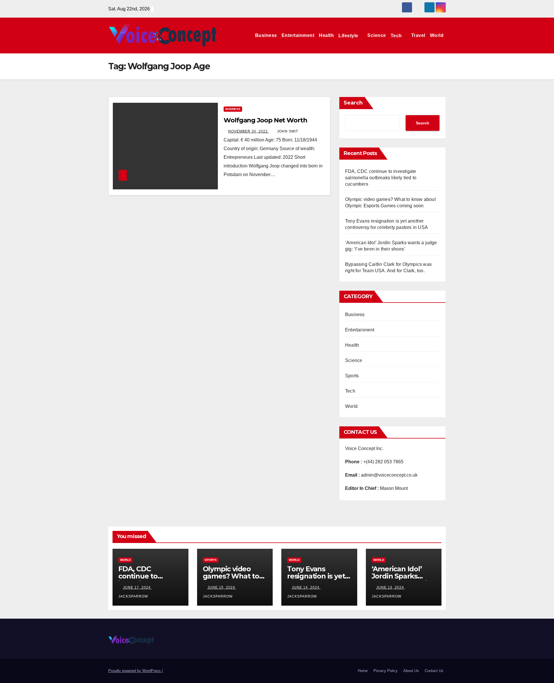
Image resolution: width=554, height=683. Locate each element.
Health (326, 35)
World (437, 35)
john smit (287, 131)
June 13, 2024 (390, 587)
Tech (397, 35)
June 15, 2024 (221, 587)
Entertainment (298, 35)
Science (376, 35)
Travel (418, 35)
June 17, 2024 (137, 587)
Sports (352, 375)
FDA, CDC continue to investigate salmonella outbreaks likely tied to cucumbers (380, 177)
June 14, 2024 (306, 587)
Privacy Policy (385, 671)
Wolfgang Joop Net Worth (265, 120)
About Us (411, 671)
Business (266, 35)
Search (353, 103)
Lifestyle (349, 35)
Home (363, 671)
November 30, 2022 (248, 131)
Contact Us (434, 671)
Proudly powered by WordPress (135, 671)
